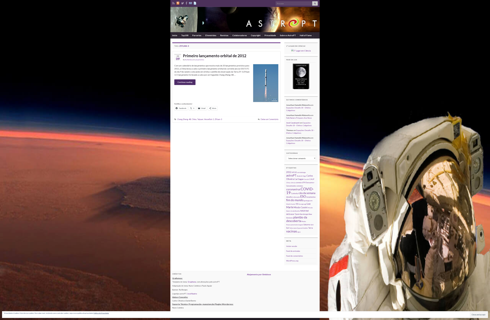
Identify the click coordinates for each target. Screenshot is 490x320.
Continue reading (184, 82)
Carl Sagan (299, 179)
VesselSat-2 (209, 119)
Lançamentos (199, 60)
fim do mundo (294, 200)
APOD (294, 172)
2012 (288, 172)
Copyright (256, 35)
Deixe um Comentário (269, 119)
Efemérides (210, 35)
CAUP (311, 179)
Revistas (224, 35)
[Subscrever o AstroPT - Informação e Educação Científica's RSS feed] (173, 3)
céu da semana (307, 193)
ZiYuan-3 (218, 119)
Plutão (304, 221)
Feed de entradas (293, 251)
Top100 (184, 35)
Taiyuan (200, 119)
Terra (310, 228)
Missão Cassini (300, 207)
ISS (297, 204)
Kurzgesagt (302, 204)
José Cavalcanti (292, 123)
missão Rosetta (295, 211)
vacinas (291, 231)
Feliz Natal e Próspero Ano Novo (299, 118)
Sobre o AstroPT (288, 35)
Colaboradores (239, 35)
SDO (312, 225)
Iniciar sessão (291, 246)
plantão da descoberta (296, 219)
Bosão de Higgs (301, 176)
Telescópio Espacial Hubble (298, 228)
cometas (300, 186)
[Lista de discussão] (190, 3)
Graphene (192, 282)
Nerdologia (304, 214)
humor (293, 204)
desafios (289, 197)
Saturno (307, 225)
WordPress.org (292, 261)
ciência (293, 182)
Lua (308, 203)
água (299, 232)
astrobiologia (301, 172)
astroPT (291, 175)
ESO (303, 196)
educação (296, 197)
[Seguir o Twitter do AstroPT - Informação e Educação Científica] (182, 3)
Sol (287, 228)
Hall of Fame (306, 35)
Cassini (306, 179)
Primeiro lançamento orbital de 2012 (214, 55)
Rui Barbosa (189, 60)
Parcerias (196, 35)
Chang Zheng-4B (184, 119)
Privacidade (270, 35)
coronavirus (293, 189)
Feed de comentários (294, 256)
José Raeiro (192, 294)
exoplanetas (311, 197)
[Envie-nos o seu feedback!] (195, 3)
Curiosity (294, 193)
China (194, 119)
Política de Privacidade (101, 313)
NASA (302, 211)
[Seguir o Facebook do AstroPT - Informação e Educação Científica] (186, 3)
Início (174, 35)
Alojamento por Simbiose (259, 274)
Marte (289, 207)
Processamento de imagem (294, 225)
